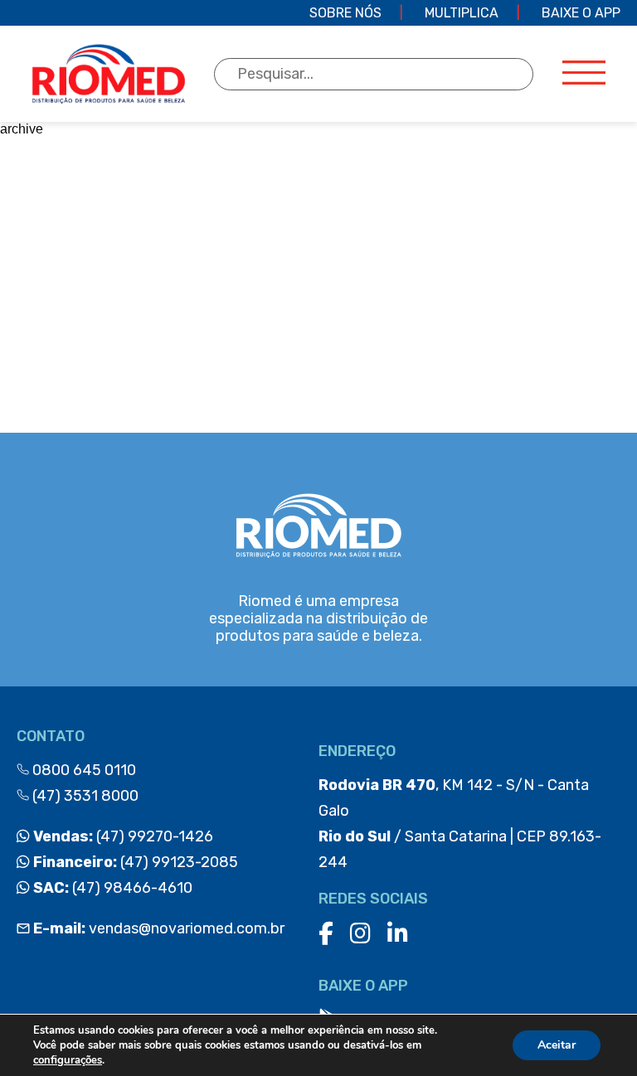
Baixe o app (581, 13)
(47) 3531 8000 (84, 796)
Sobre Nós (345, 13)
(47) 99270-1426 (121, 836)
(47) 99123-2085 (134, 862)
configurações (67, 1060)
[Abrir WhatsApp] (595, 1034)
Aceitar (556, 1045)
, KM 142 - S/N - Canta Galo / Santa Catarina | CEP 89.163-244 (459, 823)
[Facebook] (325, 934)
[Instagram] (360, 934)
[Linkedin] (397, 934)
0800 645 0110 (82, 770)
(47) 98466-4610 (111, 888)
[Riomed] (108, 74)
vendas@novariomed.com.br (158, 928)
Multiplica (461, 13)
